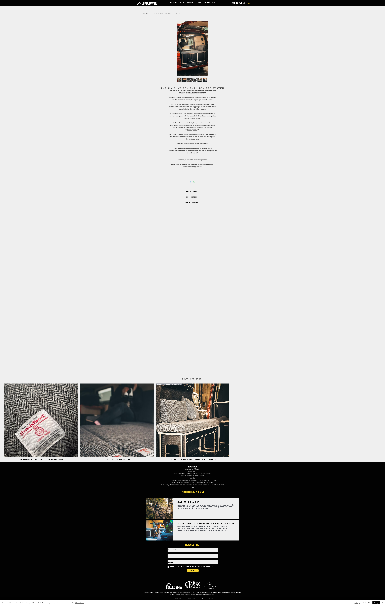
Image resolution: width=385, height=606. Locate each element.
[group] (192, 421)
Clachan (189, 130)
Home (145, 14)
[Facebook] (237, 3)
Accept (376, 603)
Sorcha (195, 130)
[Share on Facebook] (190, 181)
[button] (182, 3)
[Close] (382, 602)
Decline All (366, 603)
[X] (244, 3)
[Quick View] (41, 420)
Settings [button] (357, 603)
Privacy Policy (79, 603)
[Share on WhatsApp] (194, 181)
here (206, 144)
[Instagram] (233, 3)
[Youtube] (240, 3)
